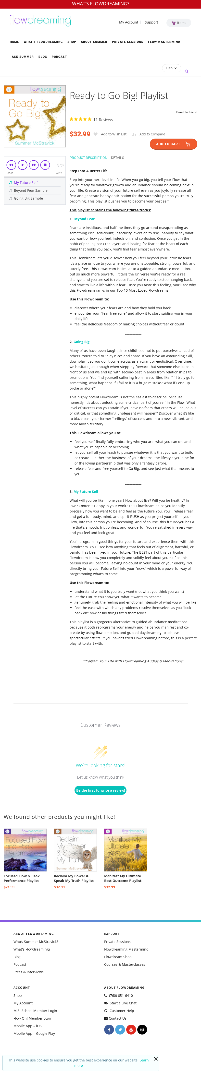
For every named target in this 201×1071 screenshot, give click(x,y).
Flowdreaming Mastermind (126, 949)
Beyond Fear (84, 218)
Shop (17, 995)
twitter (120, 1030)
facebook (109, 1030)
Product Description (88, 158)
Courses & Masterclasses (124, 964)
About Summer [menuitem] (94, 42)
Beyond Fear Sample (31, 190)
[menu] (100, 49)
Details (117, 158)
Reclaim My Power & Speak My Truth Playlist (74, 878)
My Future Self (86, 491)
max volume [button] (62, 165)
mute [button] (58, 165)
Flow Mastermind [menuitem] (164, 42)
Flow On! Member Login (32, 1018)
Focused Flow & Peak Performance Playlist (22, 878)
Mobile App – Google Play (34, 1033)
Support (151, 22)
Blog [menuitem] (42, 57)
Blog (17, 956)
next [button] (34, 165)
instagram (142, 1030)
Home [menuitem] (14, 42)
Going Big (81, 341)
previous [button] (11, 165)
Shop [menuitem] (71, 42)
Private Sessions (117, 941)
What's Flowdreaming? (31, 949)
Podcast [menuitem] (59, 57)
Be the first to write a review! (100, 790)
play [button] (22, 165)
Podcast (19, 964)
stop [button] (45, 165)
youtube (131, 1030)
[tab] (90, 157)
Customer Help (121, 1010)
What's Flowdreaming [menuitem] (43, 42)
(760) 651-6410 (120, 995)
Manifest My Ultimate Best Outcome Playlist (122, 878)
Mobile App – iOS (27, 1025)
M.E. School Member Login (35, 1010)
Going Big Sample (28, 198)
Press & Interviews (28, 972)
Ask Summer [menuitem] (23, 57)
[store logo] (40, 20)
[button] (171, 68)
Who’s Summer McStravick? (35, 941)
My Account (128, 22)
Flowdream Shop (118, 956)
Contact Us (117, 1018)
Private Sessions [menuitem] (127, 42)
